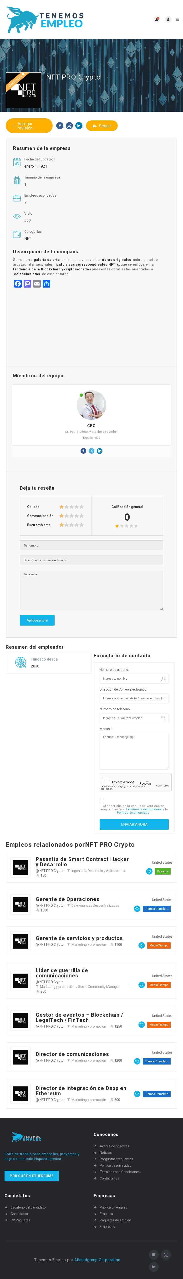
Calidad (33, 507)
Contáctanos (109, 1178)
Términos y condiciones (144, 809)
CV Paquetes (20, 1220)
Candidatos (19, 1214)
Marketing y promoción (88, 944)
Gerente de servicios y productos (79, 938)
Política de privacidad (133, 812)
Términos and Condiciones (120, 1172)
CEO (91, 425)
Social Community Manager (99, 987)
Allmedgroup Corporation (97, 1260)
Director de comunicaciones (72, 1054)
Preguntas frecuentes (116, 1159)
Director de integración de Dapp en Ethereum (81, 1090)
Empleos (106, 1214)
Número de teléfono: (115, 709)
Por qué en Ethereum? (32, 1176)
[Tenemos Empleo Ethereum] (48, 19)
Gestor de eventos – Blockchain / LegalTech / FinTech (79, 1017)
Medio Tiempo (159, 945)
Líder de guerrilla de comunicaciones (62, 973)
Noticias (106, 1153)
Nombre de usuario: (114, 670)
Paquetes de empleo (115, 1220)
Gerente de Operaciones (68, 899)
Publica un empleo (113, 1207)
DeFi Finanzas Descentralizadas (95, 905)
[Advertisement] (91, 325)
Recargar (146, 783)
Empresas (107, 1227)
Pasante (162, 871)
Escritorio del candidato (28, 1207)
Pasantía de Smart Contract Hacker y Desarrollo (82, 861)
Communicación (40, 516)
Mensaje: (106, 729)
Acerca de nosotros (114, 1146)
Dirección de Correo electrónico (123, 689)
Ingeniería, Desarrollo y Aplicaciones (98, 871)
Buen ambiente (39, 525)
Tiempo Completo (156, 909)
